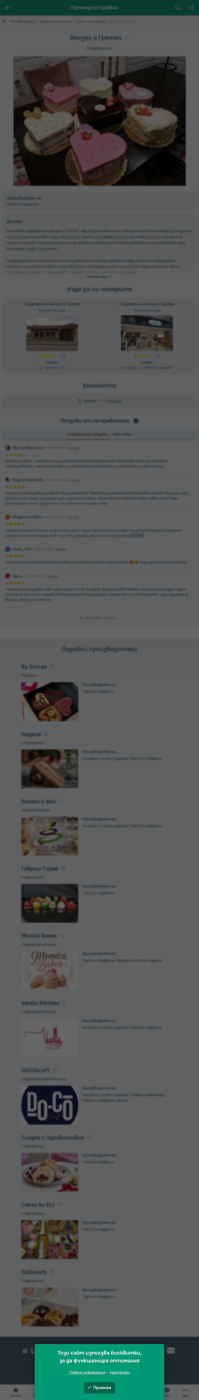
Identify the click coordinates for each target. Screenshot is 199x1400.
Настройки (120, 1372)
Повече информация (87, 1372)
